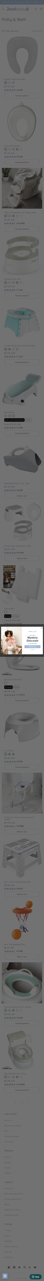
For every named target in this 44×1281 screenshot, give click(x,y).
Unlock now (32, 646)
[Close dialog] (42, 628)
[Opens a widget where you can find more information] (35, 1277)
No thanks (32, 649)
